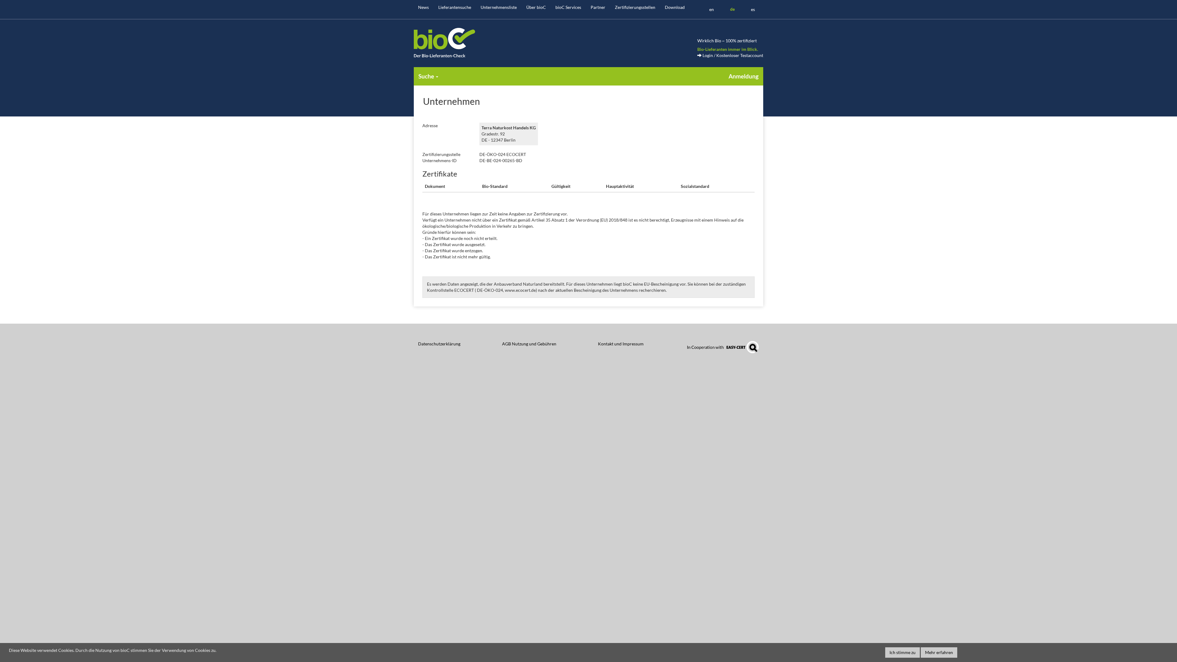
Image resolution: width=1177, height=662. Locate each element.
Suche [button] (426, 76)
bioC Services (568, 7)
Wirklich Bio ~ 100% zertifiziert (727, 40)
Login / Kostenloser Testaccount (732, 55)
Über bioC (536, 7)
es (753, 9)
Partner (598, 7)
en (711, 9)
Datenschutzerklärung (439, 343)
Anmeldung (744, 76)
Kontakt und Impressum (621, 343)
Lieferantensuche (454, 7)
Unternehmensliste (499, 7)
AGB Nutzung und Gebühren (529, 343)
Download (675, 7)
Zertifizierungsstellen (635, 7)
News (423, 7)
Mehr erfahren (939, 652)
